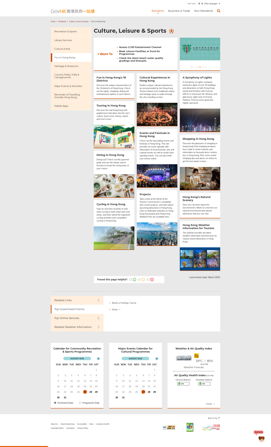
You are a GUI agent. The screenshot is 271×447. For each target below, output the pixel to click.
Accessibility (82, 424)
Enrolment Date (65, 403)
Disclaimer (70, 428)
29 (96, 392)
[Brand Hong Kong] (210, 427)
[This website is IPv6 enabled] (189, 427)
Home (53, 22)
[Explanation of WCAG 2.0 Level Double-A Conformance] (168, 427)
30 (58, 397)
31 (65, 397)
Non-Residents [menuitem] (203, 10)
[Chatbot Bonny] (259, 436)
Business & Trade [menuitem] (179, 10)
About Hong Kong (67, 424)
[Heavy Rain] (183, 359)
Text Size (191, 3)
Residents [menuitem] (158, 10)
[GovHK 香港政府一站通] (73, 11)
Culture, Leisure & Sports (78, 22)
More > (116, 309)
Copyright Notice (57, 428)
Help (91, 424)
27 (85, 392)
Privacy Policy (82, 428)
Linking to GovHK (102, 424)
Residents (62, 22)
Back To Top (213, 418)
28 (90, 392)
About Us (54, 424)
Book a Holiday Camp (124, 303)
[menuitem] (218, 10)
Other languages (211, 4)
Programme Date (91, 403)
